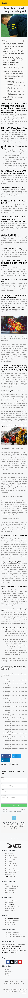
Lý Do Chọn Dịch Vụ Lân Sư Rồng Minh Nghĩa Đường (14, 98)
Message (3, 795)
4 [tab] (13, 838)
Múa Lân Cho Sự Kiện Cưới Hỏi (12, 62)
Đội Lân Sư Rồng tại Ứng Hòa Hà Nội (14, 823)
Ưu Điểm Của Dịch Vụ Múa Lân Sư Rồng (14, 51)
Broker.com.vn (12, 944)
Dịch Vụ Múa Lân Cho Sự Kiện (12, 57)
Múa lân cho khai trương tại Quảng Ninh (13, 43)
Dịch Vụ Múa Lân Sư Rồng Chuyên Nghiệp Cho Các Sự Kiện (15, 83)
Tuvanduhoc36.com (11, 952)
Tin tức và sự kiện (10, 876)
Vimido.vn (23, 309)
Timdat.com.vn (5, 946)
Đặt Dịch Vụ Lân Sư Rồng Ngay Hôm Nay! (13, 73)
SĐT (2, 783)
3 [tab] (12, 838)
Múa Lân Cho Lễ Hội (10, 64)
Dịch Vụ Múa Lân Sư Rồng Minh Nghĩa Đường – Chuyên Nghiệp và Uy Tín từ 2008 (13, 668)
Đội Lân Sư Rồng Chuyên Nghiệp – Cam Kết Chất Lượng (16, 86)
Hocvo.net (16, 950)
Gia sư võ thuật (9, 904)
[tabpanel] (14, 823)
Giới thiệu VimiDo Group (12, 918)
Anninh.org (4, 944)
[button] (2, 825)
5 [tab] (15, 838)
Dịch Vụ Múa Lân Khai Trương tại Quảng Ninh (14, 50)
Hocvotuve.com (5, 948)
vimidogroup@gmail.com (8, 307)
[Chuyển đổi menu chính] (25, 3)
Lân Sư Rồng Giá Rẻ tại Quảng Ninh (13, 71)
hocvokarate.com (16, 946)
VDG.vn (3, 952)
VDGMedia (24, 993)
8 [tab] (19, 838)
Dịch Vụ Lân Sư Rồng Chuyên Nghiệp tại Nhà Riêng (14, 68)
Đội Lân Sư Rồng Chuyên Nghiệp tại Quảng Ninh (13, 54)
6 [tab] (16, 838)
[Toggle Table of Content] (24, 41)
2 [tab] (10, 838)
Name (2, 777)
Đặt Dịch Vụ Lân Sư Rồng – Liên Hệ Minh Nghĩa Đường (15, 95)
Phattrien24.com (16, 948)
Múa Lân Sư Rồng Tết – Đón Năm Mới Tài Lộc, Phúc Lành (15, 80)
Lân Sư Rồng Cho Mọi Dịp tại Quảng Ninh (13, 61)
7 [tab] (18, 838)
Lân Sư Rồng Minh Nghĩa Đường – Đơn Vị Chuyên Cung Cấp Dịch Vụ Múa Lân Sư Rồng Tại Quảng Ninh (15, 77)
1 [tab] (9, 838)
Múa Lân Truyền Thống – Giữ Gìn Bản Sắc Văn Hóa (15, 92)
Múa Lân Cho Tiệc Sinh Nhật (12, 66)
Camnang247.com (6, 950)
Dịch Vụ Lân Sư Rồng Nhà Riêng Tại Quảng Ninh (16, 89)
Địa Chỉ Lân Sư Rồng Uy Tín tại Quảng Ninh (15, 59)
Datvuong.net (21, 944)
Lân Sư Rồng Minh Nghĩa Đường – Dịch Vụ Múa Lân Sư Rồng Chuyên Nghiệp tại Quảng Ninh (15, 46)
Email (2, 789)
